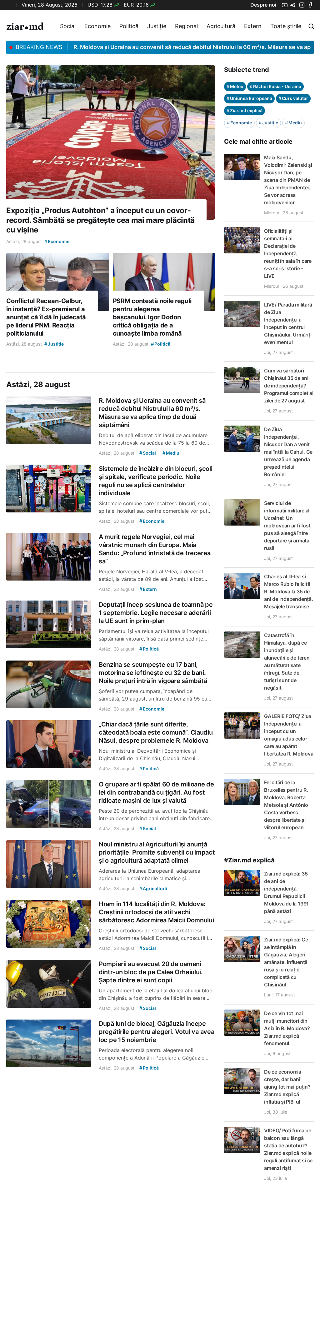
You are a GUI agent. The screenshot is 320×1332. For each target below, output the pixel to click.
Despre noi (263, 5)
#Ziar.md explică (249, 860)
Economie (97, 26)
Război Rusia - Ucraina (275, 86)
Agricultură (221, 26)
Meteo (235, 86)
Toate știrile (285, 26)
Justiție (156, 26)
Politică (128, 26)
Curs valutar (293, 98)
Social (68, 26)
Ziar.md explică (244, 110)
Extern (253, 26)
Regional (186, 26)
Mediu (293, 123)
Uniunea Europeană (249, 98)
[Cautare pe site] (311, 26)
